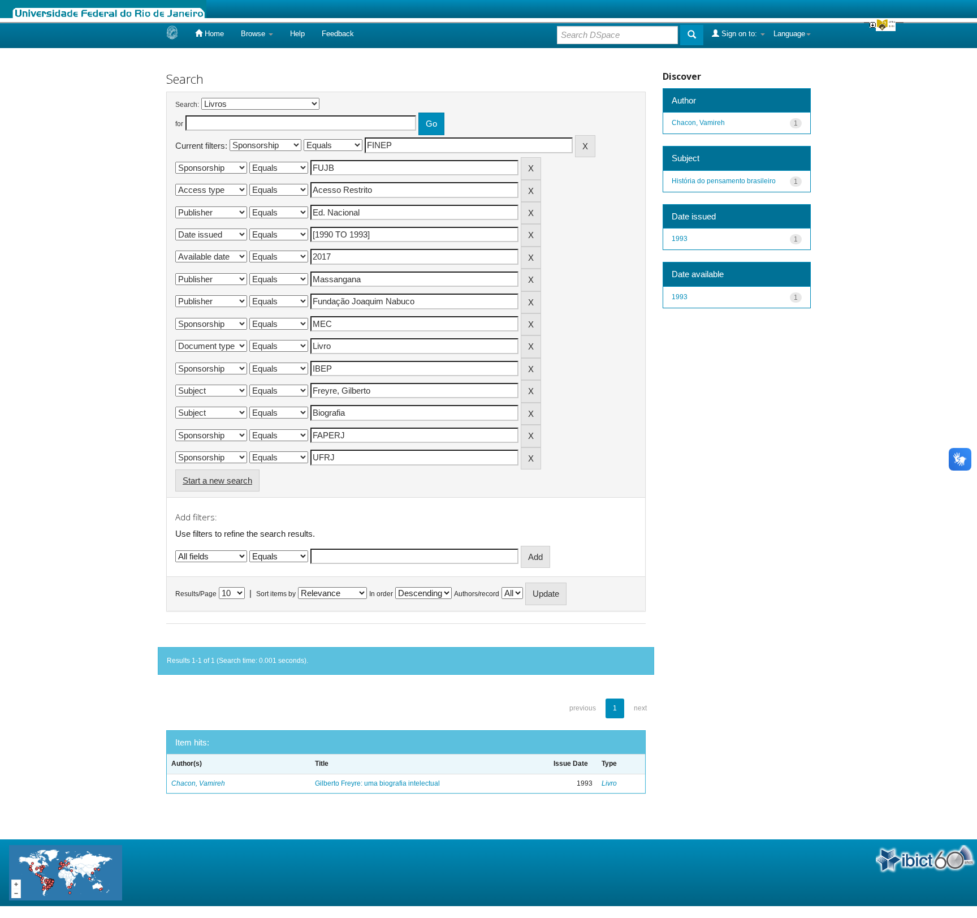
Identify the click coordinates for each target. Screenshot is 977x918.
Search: (187, 105)
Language (789, 33)
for (179, 124)
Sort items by (276, 594)
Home (213, 33)
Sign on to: (739, 33)
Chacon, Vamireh (198, 783)
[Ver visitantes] (65, 872)
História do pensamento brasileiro (724, 181)
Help (297, 33)
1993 (680, 239)
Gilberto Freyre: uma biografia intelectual (377, 783)
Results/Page (196, 594)
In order (381, 594)
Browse (254, 33)
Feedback (338, 33)
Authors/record (476, 594)
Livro (609, 783)
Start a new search (217, 480)
